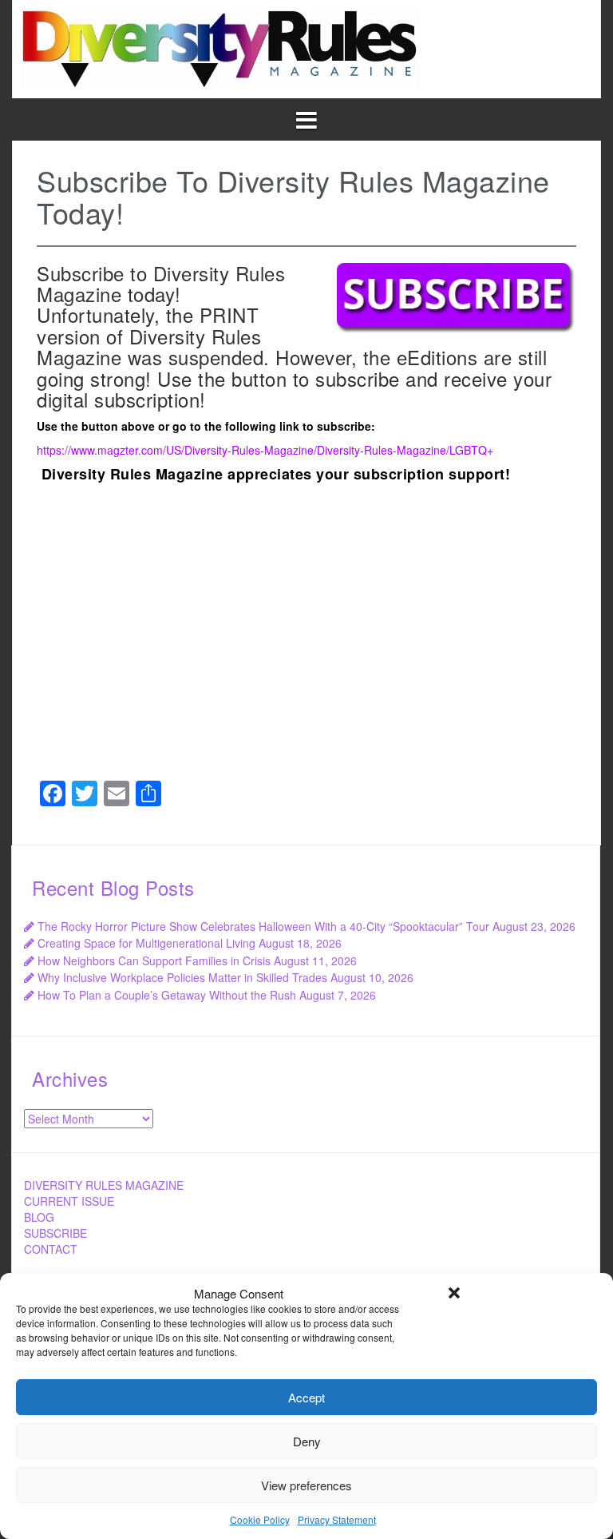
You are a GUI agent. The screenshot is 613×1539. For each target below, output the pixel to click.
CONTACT (50, 1249)
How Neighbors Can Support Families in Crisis (154, 960)
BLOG (39, 1217)
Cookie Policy (260, 1519)
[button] (454, 1293)
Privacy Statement (337, 1519)
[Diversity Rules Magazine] (220, 47)
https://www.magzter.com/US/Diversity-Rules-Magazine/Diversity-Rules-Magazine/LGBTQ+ (265, 450)
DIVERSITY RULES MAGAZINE (104, 1185)
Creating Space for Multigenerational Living (146, 943)
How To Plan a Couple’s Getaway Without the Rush (167, 995)
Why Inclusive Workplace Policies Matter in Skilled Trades (182, 977)
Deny (307, 1441)
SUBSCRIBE (55, 1233)
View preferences (306, 1485)
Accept (306, 1397)
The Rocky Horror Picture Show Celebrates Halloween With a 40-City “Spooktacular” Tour (263, 926)
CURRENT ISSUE (69, 1201)
